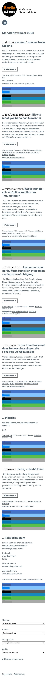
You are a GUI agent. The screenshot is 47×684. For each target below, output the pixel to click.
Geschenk (21, 83)
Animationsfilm (17, 236)
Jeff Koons (32, 311)
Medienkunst (19, 383)
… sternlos (9, 418)
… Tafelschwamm (13, 538)
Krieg (29, 236)
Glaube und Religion (32, 152)
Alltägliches (38, 150)
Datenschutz (18, 674)
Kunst (10, 309)
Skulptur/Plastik (32, 383)
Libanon (33, 236)
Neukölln (10, 80)
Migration (5, 154)
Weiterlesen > (10, 70)
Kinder (27, 83)
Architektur (38, 381)
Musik (40, 75)
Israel (24, 236)
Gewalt (4, 233)
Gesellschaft (21, 152)
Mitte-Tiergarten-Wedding (15, 157)
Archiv (5, 649)
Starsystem (16, 314)
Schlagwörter (8, 640)
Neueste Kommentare (13, 659)
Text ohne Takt (7, 438)
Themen (5, 620)
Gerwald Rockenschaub (20, 311)
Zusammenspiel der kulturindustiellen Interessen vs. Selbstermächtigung (23, 271)
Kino (23, 233)
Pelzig (32, 506)
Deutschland (6, 152)
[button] (6, 89)
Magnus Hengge (7, 150)
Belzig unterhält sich (23, 469)
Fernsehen (5, 503)
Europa (35, 75)
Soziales (11, 154)
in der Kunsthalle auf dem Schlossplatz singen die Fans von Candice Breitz (23, 349)
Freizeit (14, 83)
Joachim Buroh (7, 435)
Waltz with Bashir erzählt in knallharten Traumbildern (23, 192)
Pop (3, 77)
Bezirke (5, 630)
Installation (5, 383)
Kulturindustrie (7, 314)
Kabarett (26, 506)
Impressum (7, 674)
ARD (13, 506)
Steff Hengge (6, 75)
